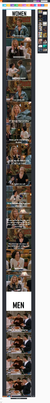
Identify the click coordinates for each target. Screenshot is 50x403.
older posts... (18, 398)
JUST (5, 1)
